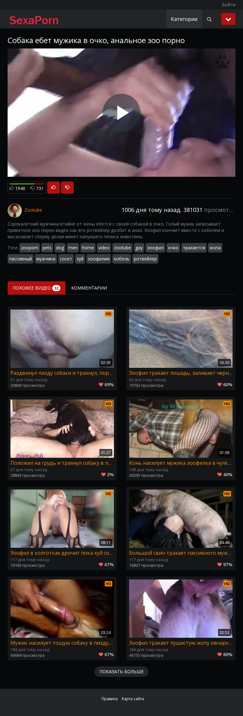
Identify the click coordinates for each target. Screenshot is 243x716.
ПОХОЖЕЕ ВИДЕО (36, 288)
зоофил (155, 248)
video (103, 248)
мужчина (45, 259)
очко (173, 248)
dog (60, 248)
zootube (122, 248)
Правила (110, 698)
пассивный (20, 259)
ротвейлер (145, 259)
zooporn (29, 248)
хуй (80, 259)
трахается (194, 248)
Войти (228, 5)
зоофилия (98, 259)
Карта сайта (133, 698)
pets (47, 248)
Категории (184, 19)
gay (139, 248)
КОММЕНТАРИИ (89, 288)
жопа (215, 248)
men (73, 248)
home (88, 248)
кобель (121, 259)
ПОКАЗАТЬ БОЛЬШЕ (121, 671)
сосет (66, 259)
